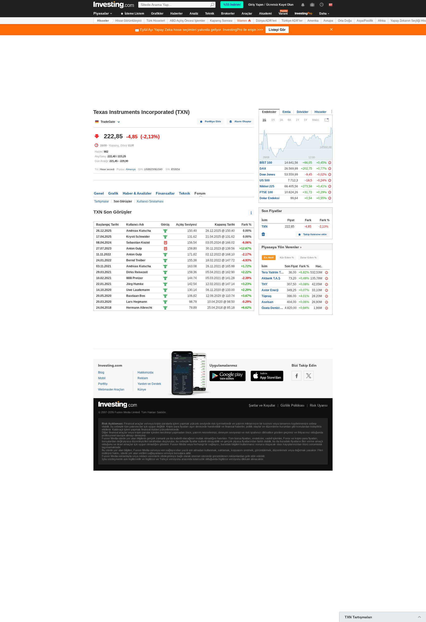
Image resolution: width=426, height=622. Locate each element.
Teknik (209, 13)
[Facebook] (297, 376)
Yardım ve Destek (149, 384)
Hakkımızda (145, 372)
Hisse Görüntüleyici (128, 20)
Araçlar (247, 13)
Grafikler (157, 13)
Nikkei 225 (267, 186)
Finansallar (165, 193)
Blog (101, 372)
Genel (99, 193)
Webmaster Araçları (111, 389)
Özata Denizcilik (273, 308)
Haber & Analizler (137, 193)
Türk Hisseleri (155, 20)
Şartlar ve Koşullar (262, 405)
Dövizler (302, 112)
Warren (242, 20)
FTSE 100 (266, 192)
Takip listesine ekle (315, 234)
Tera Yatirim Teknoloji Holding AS (285, 272)
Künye (142, 389)
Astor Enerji (270, 290)
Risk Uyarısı (319, 405)
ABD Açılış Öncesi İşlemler (187, 20)
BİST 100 (266, 162)
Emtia (287, 112)
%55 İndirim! (232, 4)
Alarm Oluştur (242, 121)
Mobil (102, 378)
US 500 (265, 180)
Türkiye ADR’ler (292, 20)
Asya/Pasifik (365, 20)
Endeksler (269, 112)
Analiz (194, 13)
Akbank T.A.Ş (271, 278)
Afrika (382, 20)
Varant (283, 13)
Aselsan (267, 302)
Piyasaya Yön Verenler (280, 247)
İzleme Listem (134, 13)
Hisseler (103, 20)
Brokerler (228, 13)
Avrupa (328, 20)
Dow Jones (267, 174)
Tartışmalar (101, 201)
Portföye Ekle (213, 121)
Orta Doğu (345, 20)
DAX (263, 168)
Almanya (131, 169)
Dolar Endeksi (269, 198)
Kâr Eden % (287, 257)
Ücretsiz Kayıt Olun (279, 4)
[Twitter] (309, 376)
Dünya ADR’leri (266, 20)
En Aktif (268, 257)
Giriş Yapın (255, 4)
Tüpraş (266, 296)
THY (264, 284)
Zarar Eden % (308, 257)
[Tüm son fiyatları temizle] (263, 233)
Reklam (143, 378)
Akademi (265, 13)
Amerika (313, 20)
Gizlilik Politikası (292, 405)
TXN (264, 226)
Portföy (102, 384)
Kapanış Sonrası (221, 20)
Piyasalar (101, 13)
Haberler (176, 13)
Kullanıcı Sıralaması (150, 201)
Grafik (113, 193)
